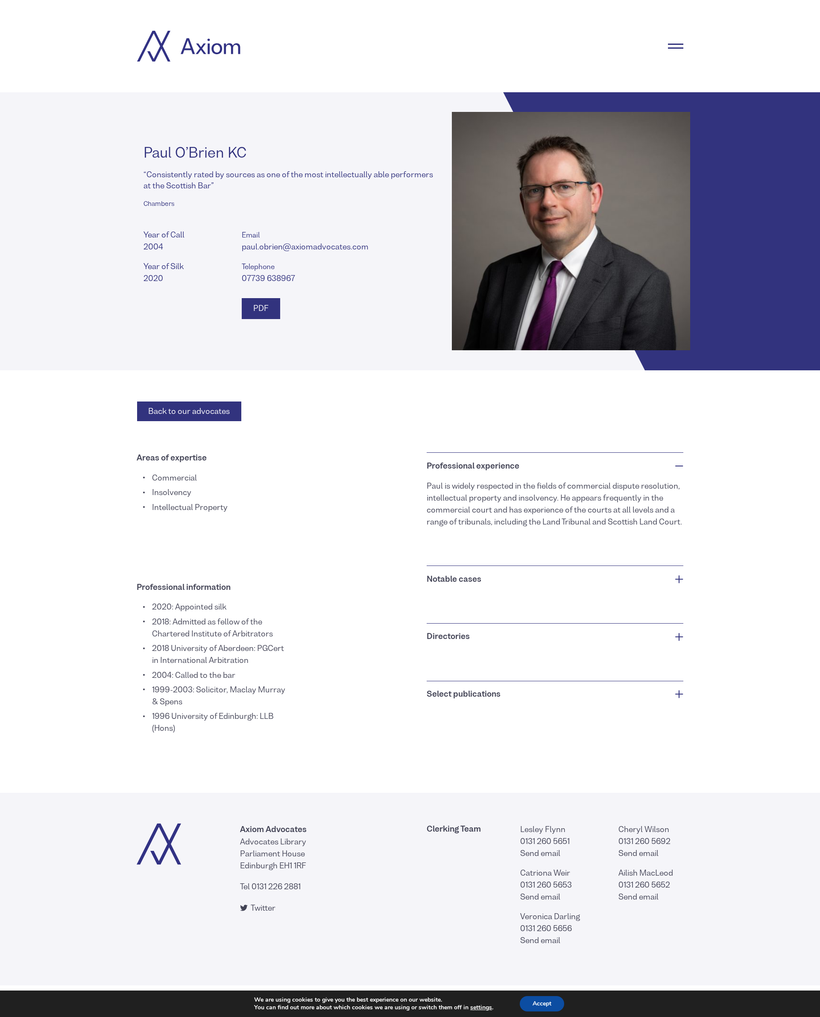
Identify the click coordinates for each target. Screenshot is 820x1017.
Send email (540, 853)
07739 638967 (268, 278)
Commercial (174, 477)
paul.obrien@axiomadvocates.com (305, 246)
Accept (542, 1003)
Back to (189, 411)
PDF (260, 308)
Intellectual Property (190, 507)
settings (481, 1007)
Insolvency (171, 492)
